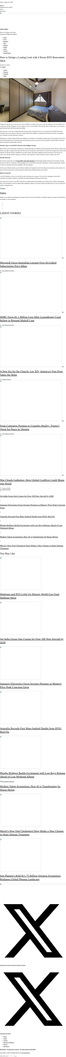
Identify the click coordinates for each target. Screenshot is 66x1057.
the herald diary (25, 1052)
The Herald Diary (8, 270)
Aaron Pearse (6, 379)
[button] (15, 1056)
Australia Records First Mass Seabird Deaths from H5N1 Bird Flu (27, 516)
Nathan (4, 67)
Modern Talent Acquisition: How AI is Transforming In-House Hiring (29, 537)
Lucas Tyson (6, 488)
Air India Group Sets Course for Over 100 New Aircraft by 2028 (26, 496)
